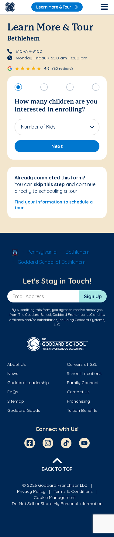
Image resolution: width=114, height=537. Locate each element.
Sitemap (15, 401)
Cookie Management (55, 497)
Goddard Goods (23, 410)
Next (57, 146)
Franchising (78, 401)
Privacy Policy (31, 491)
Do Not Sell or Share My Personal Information (57, 503)
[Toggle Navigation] (104, 7)
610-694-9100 (29, 51)
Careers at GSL (82, 364)
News (12, 373)
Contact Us (78, 391)
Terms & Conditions (73, 491)
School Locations (84, 373)
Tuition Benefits (82, 410)
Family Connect (82, 382)
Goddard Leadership (28, 382)
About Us (16, 364)
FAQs (12, 391)
